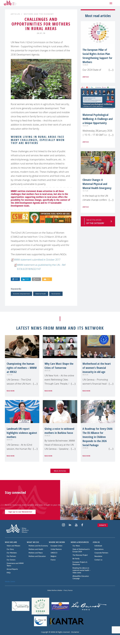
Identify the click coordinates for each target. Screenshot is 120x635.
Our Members (12, 553)
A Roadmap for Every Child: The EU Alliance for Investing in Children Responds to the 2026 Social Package (97, 437)
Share (16, 279)
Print (37, 279)
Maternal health (41, 294)
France (53, 560)
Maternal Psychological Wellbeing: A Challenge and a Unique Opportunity (97, 119)
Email (48, 279)
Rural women (56, 294)
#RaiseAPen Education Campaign (81, 577)
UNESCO (54, 553)
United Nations (56, 549)
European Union (56, 546)
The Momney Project (80, 555)
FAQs (9, 573)
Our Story (10, 549)
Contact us (98, 560)
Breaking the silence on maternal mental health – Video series (82, 570)
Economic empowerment (21, 294)
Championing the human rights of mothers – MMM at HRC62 (22, 368)
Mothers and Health (36, 549)
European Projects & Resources (80, 563)
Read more (10, 391)
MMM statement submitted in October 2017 (37, 259)
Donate (102, 525)
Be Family (76, 559)
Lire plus (85, 77)
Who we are (11, 542)
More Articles (60, 471)
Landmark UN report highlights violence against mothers (22, 433)
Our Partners (11, 556)
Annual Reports (12, 569)
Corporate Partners (101, 553)
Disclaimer (75, 632)
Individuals (98, 546)
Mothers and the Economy (39, 14)
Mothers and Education (37, 556)
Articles (15, 14)
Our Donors (11, 560)
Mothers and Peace (36, 553)
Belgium (53, 556)
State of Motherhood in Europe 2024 (81, 551)
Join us (96, 542)
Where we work (57, 542)
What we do (33, 542)
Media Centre (10, 581)
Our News (76, 546)
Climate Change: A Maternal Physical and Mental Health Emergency (96, 184)
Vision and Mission (13, 546)
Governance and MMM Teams (15, 565)
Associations (98, 549)
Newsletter (98, 556)
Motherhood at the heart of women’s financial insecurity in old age (96, 368)
